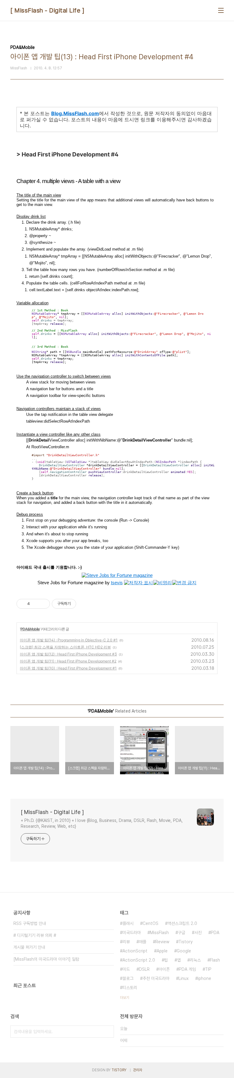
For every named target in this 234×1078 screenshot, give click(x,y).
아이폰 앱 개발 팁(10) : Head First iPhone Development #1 (68, 668)
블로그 (127, 978)
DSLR (144, 969)
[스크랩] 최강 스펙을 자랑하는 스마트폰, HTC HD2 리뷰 (65, 647)
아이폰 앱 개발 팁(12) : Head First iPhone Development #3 (68, 654)
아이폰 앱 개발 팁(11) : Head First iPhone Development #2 (68, 661)
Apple (162, 950)
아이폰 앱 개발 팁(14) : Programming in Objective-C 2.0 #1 (69, 640)
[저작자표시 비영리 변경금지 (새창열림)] (84, 603)
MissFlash (159, 932)
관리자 (137, 1070)
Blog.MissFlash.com (75, 113)
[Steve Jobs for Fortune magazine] (117, 575)
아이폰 (164, 969)
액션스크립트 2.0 (182, 923)
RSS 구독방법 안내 (29, 923)
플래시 (127, 923)
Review (162, 941)
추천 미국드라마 (156, 978)
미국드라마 (131, 932)
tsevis (117, 582)
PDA (215, 932)
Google (184, 950)
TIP (208, 969)
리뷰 (126, 941)
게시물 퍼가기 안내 (29, 947)
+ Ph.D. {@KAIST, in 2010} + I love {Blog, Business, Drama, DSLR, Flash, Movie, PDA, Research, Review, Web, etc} (102, 823)
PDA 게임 (187, 969)
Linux (184, 978)
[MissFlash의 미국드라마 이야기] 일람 (46, 959)
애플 (142, 941)
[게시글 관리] (43, 603)
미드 (126, 969)
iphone (204, 978)
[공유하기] (35, 603)
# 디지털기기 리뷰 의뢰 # (34, 935)
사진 (198, 932)
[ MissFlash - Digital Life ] (47, 10)
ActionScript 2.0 (138, 960)
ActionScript (134, 950)
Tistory (186, 941)
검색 (108, 1031)
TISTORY (119, 1070)
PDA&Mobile (30, 629)
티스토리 (129, 987)
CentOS (150, 923)
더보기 (124, 998)
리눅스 (195, 960)
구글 (181, 932)
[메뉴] (221, 10)
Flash (215, 960)
